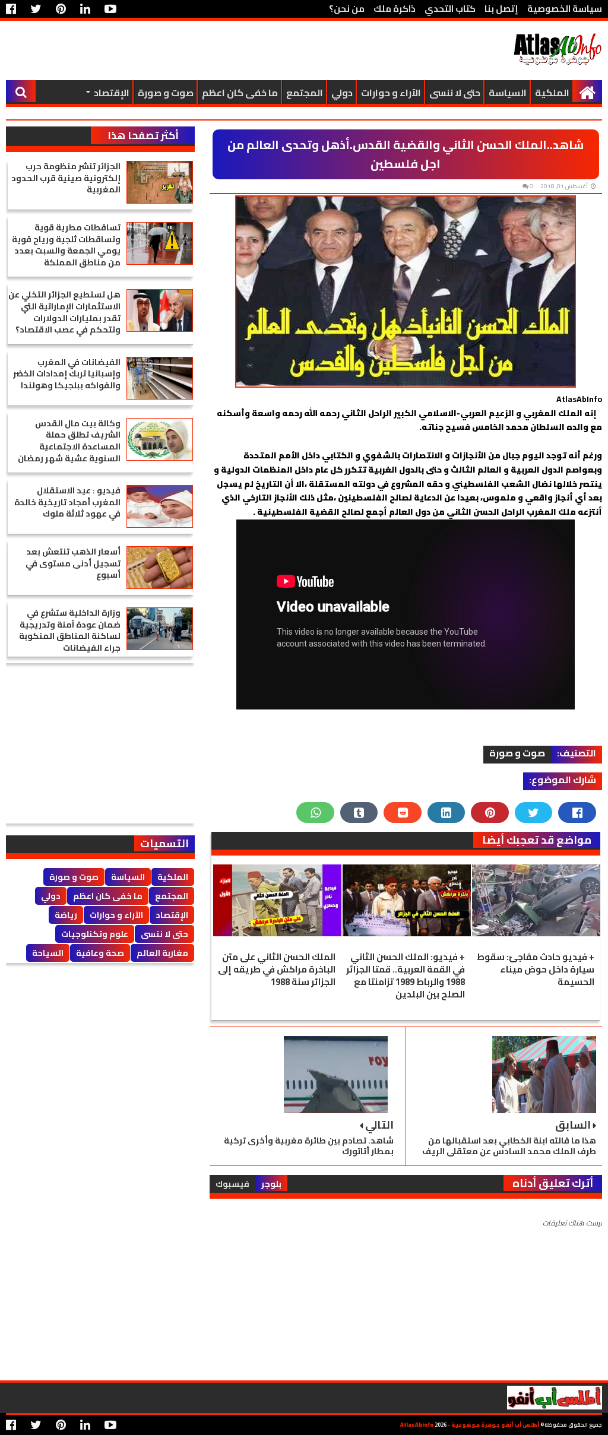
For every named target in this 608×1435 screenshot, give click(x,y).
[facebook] (14, 9)
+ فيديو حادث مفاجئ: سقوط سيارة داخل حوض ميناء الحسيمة (535, 969)
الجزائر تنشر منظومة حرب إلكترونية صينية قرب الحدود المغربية (66, 178)
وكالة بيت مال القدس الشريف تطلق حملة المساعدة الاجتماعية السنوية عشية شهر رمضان (69, 441)
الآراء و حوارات (391, 93)
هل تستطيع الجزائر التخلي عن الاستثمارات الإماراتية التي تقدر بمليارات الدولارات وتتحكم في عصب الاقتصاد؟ (64, 312)
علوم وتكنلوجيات (94, 934)
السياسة (508, 93)
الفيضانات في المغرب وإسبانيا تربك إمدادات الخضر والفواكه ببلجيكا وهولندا (67, 373)
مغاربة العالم (162, 953)
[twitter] (36, 9)
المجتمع (304, 93)
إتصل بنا (501, 8)
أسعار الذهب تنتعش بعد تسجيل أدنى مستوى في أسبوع (73, 563)
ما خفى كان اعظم (240, 93)
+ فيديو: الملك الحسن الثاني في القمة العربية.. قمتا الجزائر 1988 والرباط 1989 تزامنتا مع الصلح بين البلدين (405, 975)
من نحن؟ (347, 8)
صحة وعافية (100, 953)
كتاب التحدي (450, 8)
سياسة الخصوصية (564, 8)
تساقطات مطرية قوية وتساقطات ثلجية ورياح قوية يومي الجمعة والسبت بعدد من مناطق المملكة (66, 245)
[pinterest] (61, 9)
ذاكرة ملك (394, 8)
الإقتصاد (111, 93)
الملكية (552, 93)
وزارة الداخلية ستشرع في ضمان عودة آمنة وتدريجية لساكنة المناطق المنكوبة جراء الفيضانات (70, 630)
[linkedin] (85, 9)
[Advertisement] (222, 50)
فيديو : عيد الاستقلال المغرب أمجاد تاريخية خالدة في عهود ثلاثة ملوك (67, 502)
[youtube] (110, 9)
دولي (342, 93)
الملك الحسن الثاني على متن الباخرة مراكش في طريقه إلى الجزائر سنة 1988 (276, 969)
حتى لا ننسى (454, 93)
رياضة (66, 915)
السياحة (48, 953)
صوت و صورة (166, 93)
